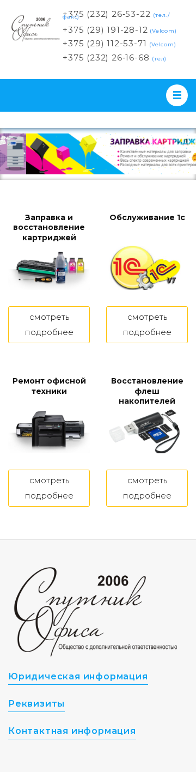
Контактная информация (72, 731)
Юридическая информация (78, 676)
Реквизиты (36, 703)
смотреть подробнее (49, 324)
